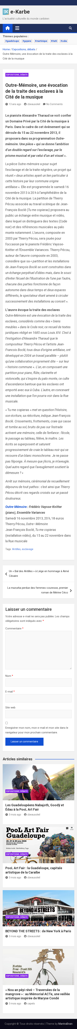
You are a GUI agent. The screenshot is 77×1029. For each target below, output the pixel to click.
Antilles (16, 549)
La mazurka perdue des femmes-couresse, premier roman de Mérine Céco (37, 590)
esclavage (27, 549)
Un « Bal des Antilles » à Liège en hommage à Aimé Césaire (39, 574)
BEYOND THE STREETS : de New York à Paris (38, 931)
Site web (10, 707)
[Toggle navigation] (17, 28)
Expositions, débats (17, 75)
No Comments (54, 104)
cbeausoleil (33, 104)
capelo (31, 1003)
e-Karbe (20, 11)
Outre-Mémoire (16, 507)
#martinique (41, 41)
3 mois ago (15, 814)
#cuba (64, 41)
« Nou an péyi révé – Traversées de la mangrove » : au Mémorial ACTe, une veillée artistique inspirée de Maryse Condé (37, 994)
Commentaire (14, 628)
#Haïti (54, 41)
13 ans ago (15, 104)
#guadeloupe (12, 41)
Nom (9, 676)
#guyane (27, 41)
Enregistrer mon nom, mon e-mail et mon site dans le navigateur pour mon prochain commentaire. (36, 730)
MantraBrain (65, 1023)
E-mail (10, 691)
